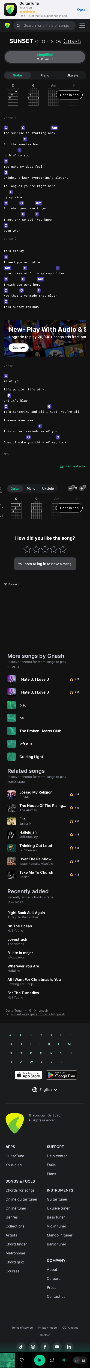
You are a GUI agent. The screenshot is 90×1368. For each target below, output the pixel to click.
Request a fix (75, 466)
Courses (12, 1271)
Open (81, 9)
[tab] (45, 57)
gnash (43, 1010)
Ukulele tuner (58, 1208)
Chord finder (16, 1244)
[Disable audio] (63, 1360)
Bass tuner (56, 1217)
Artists (11, 1235)
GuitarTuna (14, 1010)
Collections (15, 1226)
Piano (45, 75)
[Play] (39, 1360)
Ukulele (72, 75)
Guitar (17, 75)
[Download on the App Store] (28, 1075)
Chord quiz (15, 1262)
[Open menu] (82, 25)
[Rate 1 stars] (27, 549)
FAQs (51, 1165)
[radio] (76, 1360)
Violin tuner (56, 1226)
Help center (57, 1156)
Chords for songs (20, 1190)
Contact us (56, 1296)
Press (51, 1287)
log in (41, 564)
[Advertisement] (45, 1342)
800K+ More (16, 782)
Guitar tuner (57, 1199)
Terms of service (22, 1327)
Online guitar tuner (21, 1199)
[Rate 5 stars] (62, 549)
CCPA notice (70, 1327)
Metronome (15, 1253)
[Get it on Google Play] (61, 1075)
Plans (51, 1174)
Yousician (14, 1165)
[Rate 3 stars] (45, 549)
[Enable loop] (52, 1360)
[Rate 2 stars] (36, 549)
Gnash (72, 40)
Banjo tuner (56, 1244)
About (52, 1269)
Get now (18, 347)
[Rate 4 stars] (54, 549)
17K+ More (15, 902)
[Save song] (21, 1360)
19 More (13, 667)
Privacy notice (47, 1327)
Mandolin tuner (59, 1235)
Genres (12, 1217)
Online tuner (16, 1208)
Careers (53, 1278)
